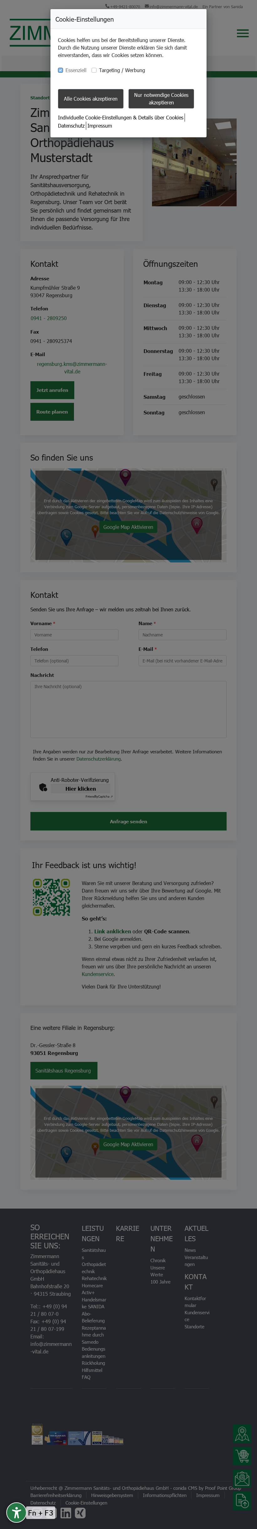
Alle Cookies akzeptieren (91, 98)
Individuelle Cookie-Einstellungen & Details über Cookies (120, 117)
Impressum (99, 125)
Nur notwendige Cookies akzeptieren (161, 99)
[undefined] (16, 1512)
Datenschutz (71, 125)
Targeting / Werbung (122, 70)
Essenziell (76, 70)
